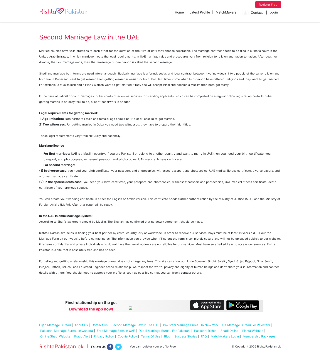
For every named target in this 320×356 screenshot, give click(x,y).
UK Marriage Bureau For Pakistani (246, 325)
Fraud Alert (82, 336)
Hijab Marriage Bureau (55, 325)
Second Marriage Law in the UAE (135, 325)
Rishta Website (252, 330)
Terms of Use (150, 336)
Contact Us (100, 325)
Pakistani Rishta (205, 330)
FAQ (204, 336)
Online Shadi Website (55, 336)
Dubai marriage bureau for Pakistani (164, 330)
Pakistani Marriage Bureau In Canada (66, 330)
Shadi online (229, 330)
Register (268, 4)
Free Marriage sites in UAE (116, 330)
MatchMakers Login (225, 336)
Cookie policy (127, 336)
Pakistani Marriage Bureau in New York (190, 325)
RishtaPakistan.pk (61, 347)
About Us (81, 325)
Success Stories (185, 336)
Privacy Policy (104, 336)
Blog (167, 336)
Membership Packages (259, 336)
